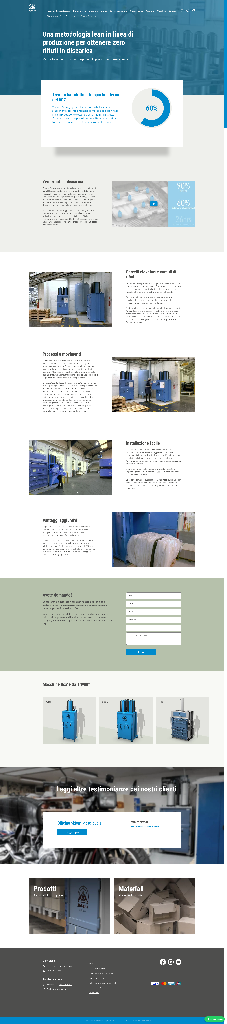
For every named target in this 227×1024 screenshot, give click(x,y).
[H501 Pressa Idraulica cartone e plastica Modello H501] (182, 720)
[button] (214, 1019)
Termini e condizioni (97, 988)
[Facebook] (163, 962)
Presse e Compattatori (58, 10)
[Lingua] (193, 10)
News (91, 963)
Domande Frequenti (97, 968)
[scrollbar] (225, 512)
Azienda (150, 10)
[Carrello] (182, 10)
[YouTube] (178, 962)
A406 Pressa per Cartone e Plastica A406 (145, 826)
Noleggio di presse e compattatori (102, 983)
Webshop (161, 10)
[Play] (153, 204)
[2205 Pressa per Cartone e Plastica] (69, 720)
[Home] (32, 7)
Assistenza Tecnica (96, 978)
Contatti (173, 10)
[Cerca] (188, 10)
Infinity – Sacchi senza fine (113, 10)
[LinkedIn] (171, 962)
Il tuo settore (79, 10)
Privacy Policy (94, 993)
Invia (141, 652)
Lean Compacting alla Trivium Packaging (79, 16)
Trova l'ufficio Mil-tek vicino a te (101, 973)
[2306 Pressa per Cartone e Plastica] (126, 720)
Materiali (93, 10)
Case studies (136, 10)
